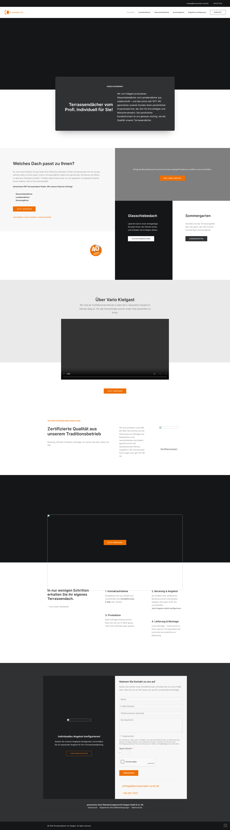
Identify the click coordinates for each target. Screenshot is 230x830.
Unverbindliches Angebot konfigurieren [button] (32, 217)
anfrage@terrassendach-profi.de (197, 3)
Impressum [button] (92, 807)
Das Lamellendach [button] (172, 178)
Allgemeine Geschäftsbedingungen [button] (114, 807)
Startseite (131, 12)
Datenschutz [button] (137, 807)
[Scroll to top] (225, 825)
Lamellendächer (144, 12)
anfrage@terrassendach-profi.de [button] (140, 786)
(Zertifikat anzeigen (168, 449)
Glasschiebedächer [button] (141, 239)
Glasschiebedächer (161, 12)
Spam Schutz (126, 748)
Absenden (128, 773)
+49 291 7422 (217, 3)
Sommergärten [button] (196, 239)
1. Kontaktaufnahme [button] (116, 591)
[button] (97, 592)
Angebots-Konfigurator (197, 12)
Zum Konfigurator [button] (79, 753)
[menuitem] (199, 3)
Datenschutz (128, 736)
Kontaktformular (127, 599)
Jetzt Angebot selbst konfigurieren (166, 608)
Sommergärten (178, 12)
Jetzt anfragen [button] (24, 209)
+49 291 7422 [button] (130, 793)
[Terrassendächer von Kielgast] (14, 12)
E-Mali (108, 602)
